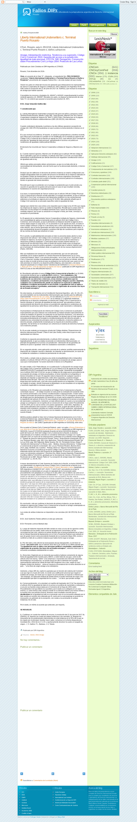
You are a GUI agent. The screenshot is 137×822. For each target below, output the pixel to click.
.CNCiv (93, 73)
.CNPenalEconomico (108, 84)
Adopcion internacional (99, 148)
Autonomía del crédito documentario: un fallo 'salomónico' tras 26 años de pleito (104, 381)
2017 (93, 120)
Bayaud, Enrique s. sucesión (99, 521)
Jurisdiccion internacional (100, 232)
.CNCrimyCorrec (94, 84)
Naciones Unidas (60, 795)
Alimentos (94, 151)
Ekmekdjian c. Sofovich (97, 548)
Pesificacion (95, 259)
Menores (94, 242)
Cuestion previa (97, 190)
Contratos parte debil (98, 182)
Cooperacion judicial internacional (103, 185)
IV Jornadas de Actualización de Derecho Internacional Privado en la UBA (104, 389)
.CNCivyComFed (98, 70)
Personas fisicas (97, 256)
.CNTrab (92, 79)
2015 (93, 114)
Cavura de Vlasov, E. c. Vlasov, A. (101, 440)
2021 (93, 132)
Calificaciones (96, 163)
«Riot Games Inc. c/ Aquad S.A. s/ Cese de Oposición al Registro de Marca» (52, 421)
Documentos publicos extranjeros (103, 199)
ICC (23, 792)
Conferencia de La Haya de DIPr (65, 800)
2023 (93, 139)
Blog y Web (61, 817)
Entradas (95, 296)
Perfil (84, 25)
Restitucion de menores (100, 269)
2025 (93, 145)
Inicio (74, 25)
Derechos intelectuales (99, 193)
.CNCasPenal (110, 81)
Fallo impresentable (98, 208)
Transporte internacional (100, 287)
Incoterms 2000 (27, 810)
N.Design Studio (35, 817)
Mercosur (94, 245)
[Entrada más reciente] (21, 774)
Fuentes (94, 220)
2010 (93, 99)
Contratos (100, 339)
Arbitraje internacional (99, 157)
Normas (112, 25)
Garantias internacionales (100, 223)
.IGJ (109, 79)
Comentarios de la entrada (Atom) (45, 780)
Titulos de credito (97, 281)
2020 (93, 129)
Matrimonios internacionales (101, 235)
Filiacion (94, 211)
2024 (93, 142)
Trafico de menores (98, 284)
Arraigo (41, 635)
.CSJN (110, 76)
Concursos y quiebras (99, 172)
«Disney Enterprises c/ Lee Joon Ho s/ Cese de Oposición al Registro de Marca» (52, 428)
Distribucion (95, 196)
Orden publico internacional (101, 253)
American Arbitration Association (65, 802)
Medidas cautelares (98, 238)
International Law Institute (63, 797)
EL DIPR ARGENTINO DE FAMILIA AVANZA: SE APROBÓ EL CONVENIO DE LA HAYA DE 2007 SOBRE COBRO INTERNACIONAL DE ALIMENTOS (104, 405)
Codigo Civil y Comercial (100, 166)
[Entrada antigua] (84, 774)
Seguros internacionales (100, 272)
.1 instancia (111, 73)
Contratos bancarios (98, 175)
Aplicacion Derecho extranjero (102, 154)
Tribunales (100, 337)
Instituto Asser (26, 808)
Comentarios (96, 300)
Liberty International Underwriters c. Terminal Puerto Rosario (48, 39)
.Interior (32, 635)
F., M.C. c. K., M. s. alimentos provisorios (103, 494)
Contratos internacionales (100, 178)
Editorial (94, 205)
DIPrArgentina (97, 25)
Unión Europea (60, 792)
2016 (93, 117)
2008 (93, 93)
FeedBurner (103, 317)
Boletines (100, 335)
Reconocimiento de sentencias (102, 265)
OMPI (23, 797)
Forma (93, 214)
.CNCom (93, 67)
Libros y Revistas (100, 342)
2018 (37, 635)
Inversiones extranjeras (99, 229)
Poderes (94, 262)
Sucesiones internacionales (101, 278)
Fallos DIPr (45, 10)
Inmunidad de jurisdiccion (100, 226)
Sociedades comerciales (100, 275)
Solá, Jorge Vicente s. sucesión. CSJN (102, 428)
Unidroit (24, 800)
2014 (93, 111)
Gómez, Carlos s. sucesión (98, 467)
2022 (93, 135)
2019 (93, 126)
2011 (93, 102)
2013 (93, 108)
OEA (23, 795)
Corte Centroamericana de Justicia (66, 805)
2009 (93, 96)
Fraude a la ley (96, 217)
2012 (93, 105)
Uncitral (24, 802)
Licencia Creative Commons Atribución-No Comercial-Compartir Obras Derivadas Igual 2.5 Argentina (103, 586)
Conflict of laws (26, 813)
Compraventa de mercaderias (102, 169)
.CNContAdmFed (95, 81)
